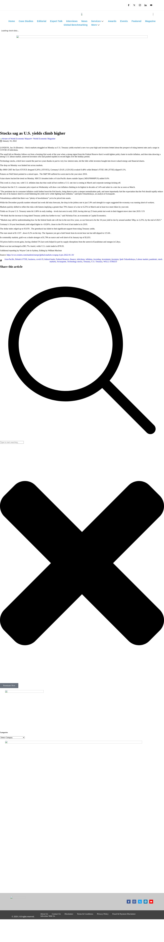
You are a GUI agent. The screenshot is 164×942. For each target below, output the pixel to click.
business (31, 259)
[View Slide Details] (24, 692)
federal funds (49, 259)
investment (106, 259)
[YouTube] (151, 5)
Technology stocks (74, 261)
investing (97, 259)
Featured (136, 21)
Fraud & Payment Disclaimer (124, 914)
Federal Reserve (62, 259)
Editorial (41, 21)
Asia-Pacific (9, 259)
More (94, 25)
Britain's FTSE (21, 259)
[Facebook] (129, 5)
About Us (44, 914)
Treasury (86, 261)
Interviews (72, 21)
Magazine (150, 21)
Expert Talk (56, 21)
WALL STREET (110, 261)
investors (115, 259)
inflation (89, 259)
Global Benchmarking (76, 25)
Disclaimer (69, 914)
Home (11, 21)
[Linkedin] (145, 5)
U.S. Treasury (96, 261)
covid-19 (39, 259)
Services (96, 21)
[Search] (82, 440)
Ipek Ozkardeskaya (127, 259)
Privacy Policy (103, 914)
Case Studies (26, 21)
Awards (112, 21)
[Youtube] (151, 902)
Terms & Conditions (85, 914)
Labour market (142, 259)
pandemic (153, 259)
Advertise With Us (47, 916)
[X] (134, 5)
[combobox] (12, 442)
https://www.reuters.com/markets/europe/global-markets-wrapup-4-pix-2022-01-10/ (40, 255)
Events (124, 21)
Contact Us (56, 914)
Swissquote (61, 261)
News (84, 21)
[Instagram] (140, 5)
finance (73, 259)
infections (81, 259)
